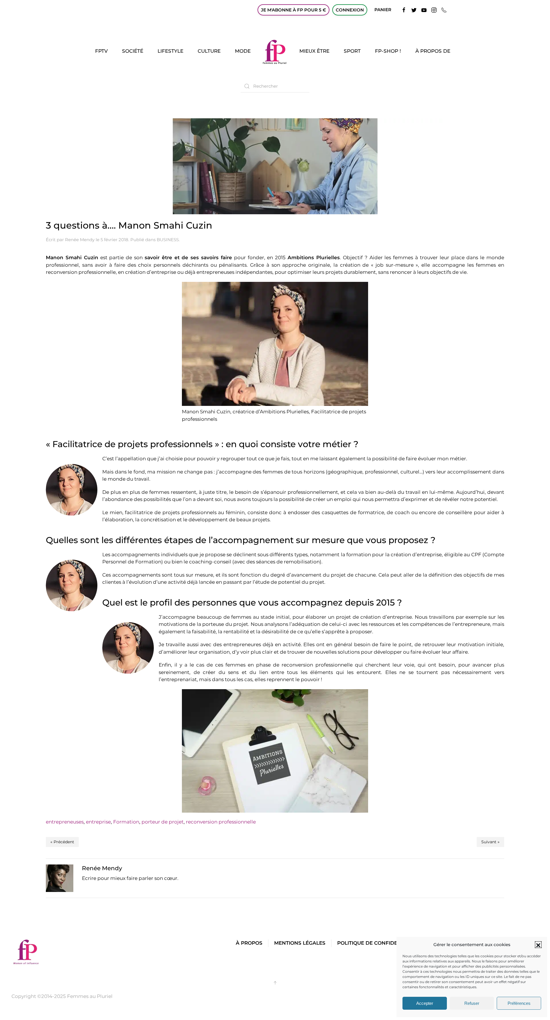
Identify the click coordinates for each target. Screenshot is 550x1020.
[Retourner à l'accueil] (275, 51)
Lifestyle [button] (170, 51)
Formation (126, 822)
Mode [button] (243, 51)
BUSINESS (168, 239)
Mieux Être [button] (314, 51)
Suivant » (490, 841)
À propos (249, 943)
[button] (538, 945)
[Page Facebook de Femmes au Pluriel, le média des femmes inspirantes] (404, 9)
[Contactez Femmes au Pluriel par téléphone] (444, 9)
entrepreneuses (65, 822)
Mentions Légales (299, 943)
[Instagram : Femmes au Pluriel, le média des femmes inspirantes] (434, 9)
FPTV (101, 51)
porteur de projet (163, 822)
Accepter (424, 1003)
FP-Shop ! (388, 51)
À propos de (432, 51)
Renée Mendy (80, 239)
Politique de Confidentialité (378, 943)
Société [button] (132, 51)
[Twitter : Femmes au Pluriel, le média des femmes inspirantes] (414, 9)
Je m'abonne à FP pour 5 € (293, 10)
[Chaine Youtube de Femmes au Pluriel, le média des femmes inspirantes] (424, 9)
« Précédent (62, 841)
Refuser (471, 1003)
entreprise (98, 822)
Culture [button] (209, 51)
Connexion (350, 10)
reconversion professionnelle (221, 822)
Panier (382, 9)
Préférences (519, 1003)
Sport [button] (352, 51)
